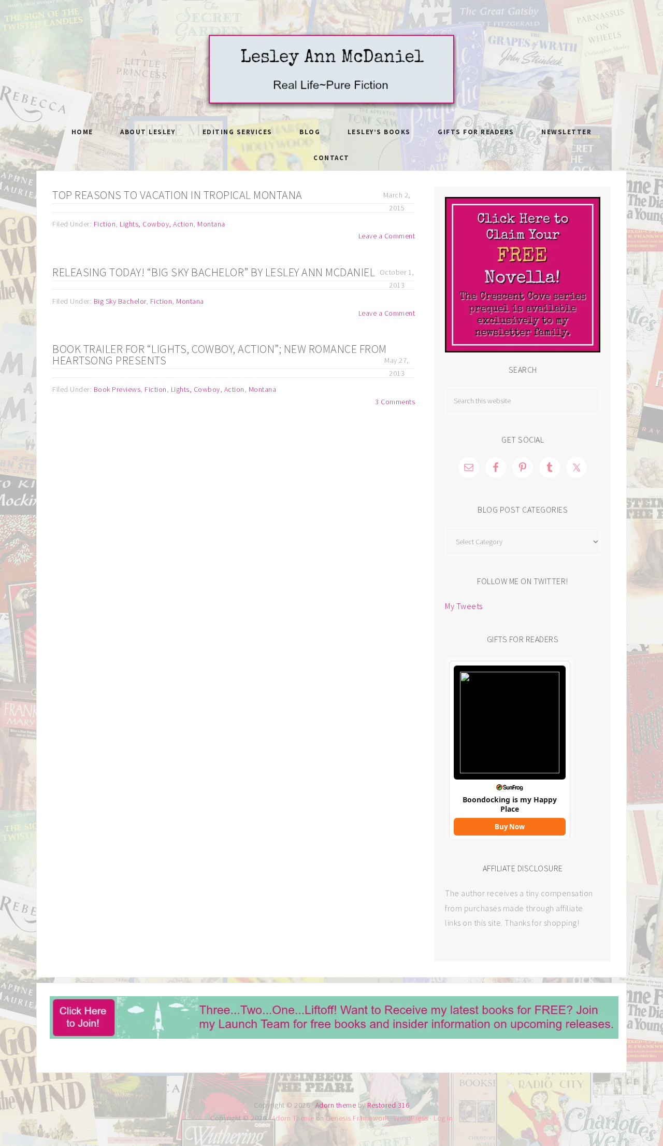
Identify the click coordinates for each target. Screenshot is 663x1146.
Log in (443, 1118)
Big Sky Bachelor (120, 301)
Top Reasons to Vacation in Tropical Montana (177, 195)
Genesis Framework (357, 1118)
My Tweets (464, 606)
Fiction (105, 224)
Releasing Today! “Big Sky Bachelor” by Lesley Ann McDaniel (213, 272)
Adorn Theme (293, 1118)
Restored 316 (388, 1105)
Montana (211, 224)
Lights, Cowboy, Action (156, 224)
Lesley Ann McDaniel (331, 70)
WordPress (411, 1118)
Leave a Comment (386, 235)
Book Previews (117, 389)
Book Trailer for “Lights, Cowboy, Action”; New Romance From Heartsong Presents (219, 354)
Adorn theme (335, 1105)
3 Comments (395, 401)
